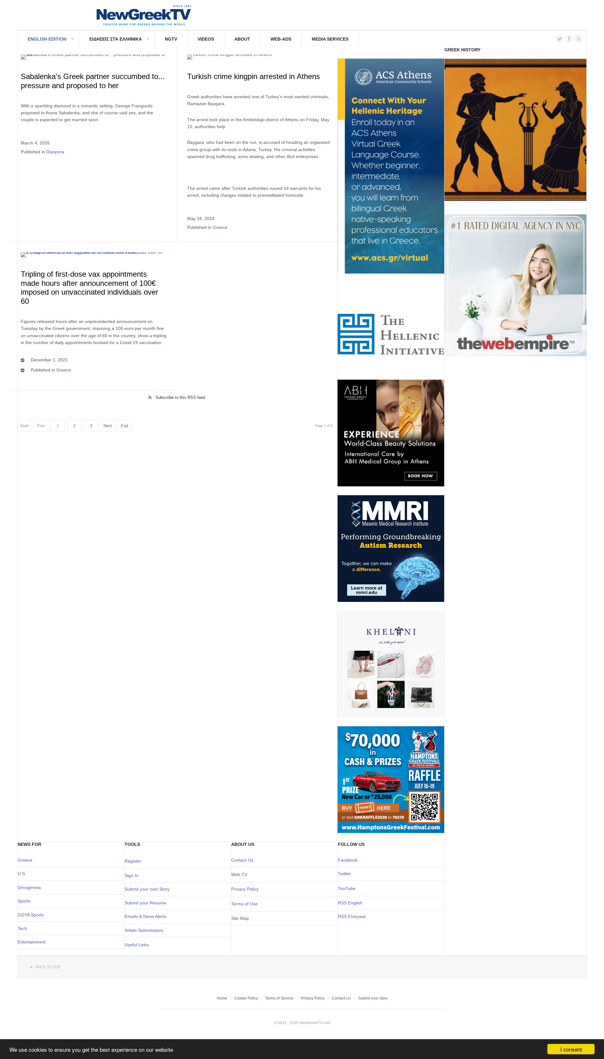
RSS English (350, 902)
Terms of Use (244, 903)
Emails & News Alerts (145, 916)
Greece (220, 227)
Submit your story (373, 998)
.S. (23, 873)
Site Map (240, 918)
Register (133, 861)
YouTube (346, 888)
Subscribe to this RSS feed (180, 397)
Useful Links (137, 944)
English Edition (47, 39)
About (242, 39)
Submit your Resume (145, 902)
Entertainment (32, 941)
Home (222, 998)
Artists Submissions (144, 930)
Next (107, 425)
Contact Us (242, 860)
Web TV (239, 874)
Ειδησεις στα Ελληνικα (115, 39)
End (124, 425)
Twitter (344, 873)
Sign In (131, 875)
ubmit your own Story (148, 889)
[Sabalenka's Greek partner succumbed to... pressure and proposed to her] (94, 56)
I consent (571, 1049)
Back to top (48, 967)
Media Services (330, 39)
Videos (206, 39)
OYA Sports (32, 914)
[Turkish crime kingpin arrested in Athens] (260, 56)
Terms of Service (279, 998)
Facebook (348, 860)
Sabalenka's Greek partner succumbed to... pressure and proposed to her (93, 81)
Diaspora (55, 151)
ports (25, 900)
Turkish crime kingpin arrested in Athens (253, 76)
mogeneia (31, 887)
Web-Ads (281, 39)
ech (23, 928)
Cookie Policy (246, 998)
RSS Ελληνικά (352, 916)
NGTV (171, 39)
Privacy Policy (245, 889)
